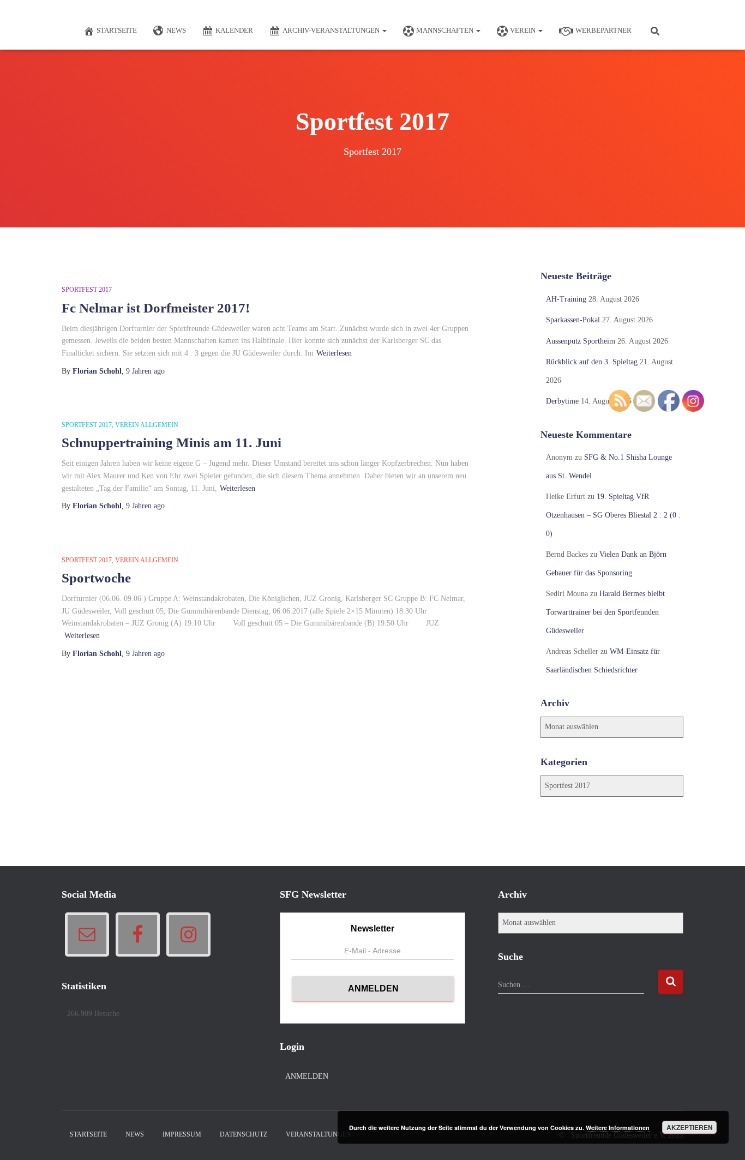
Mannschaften (445, 30)
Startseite (117, 30)
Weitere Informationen (618, 1127)
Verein (523, 30)
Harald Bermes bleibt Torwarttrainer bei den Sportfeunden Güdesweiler (605, 612)
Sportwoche (96, 577)
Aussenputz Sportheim (580, 341)
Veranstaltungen (318, 1134)
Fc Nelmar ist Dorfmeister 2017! (156, 307)
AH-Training (566, 299)
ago (145, 371)
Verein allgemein (146, 425)
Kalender (234, 30)
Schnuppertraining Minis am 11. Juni (171, 442)
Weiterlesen (334, 353)
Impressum (182, 1134)
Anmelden (306, 1076)
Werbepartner (603, 30)
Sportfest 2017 (87, 289)
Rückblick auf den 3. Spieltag (592, 362)
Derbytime (562, 401)
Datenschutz (243, 1134)
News (176, 30)
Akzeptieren (689, 1127)
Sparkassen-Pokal (573, 320)
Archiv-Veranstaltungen (332, 30)
